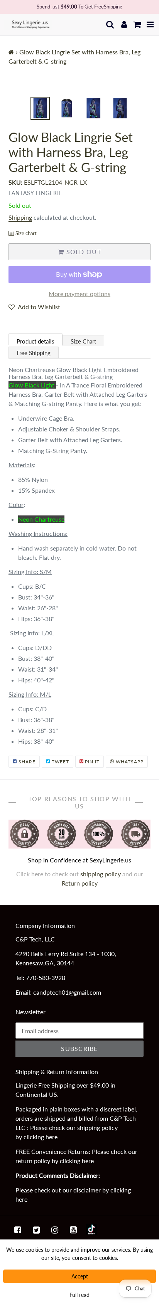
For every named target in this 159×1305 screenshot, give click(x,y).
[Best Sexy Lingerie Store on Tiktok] (91, 1229)
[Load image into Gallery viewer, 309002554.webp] (66, 108)
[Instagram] (54, 1229)
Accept (79, 1276)
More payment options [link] (79, 293)
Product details (35, 341)
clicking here (41, 1136)
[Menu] (150, 24)
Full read (79, 1295)
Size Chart (83, 341)
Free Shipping (34, 352)
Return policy (80, 883)
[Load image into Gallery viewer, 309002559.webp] (120, 108)
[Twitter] (36, 1229)
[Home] (11, 52)
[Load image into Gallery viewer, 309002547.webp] (40, 108)
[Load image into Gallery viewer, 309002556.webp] (93, 108)
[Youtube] (73, 1229)
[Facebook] (17, 1229)
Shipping (20, 217)
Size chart (26, 233)
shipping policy (101, 873)
